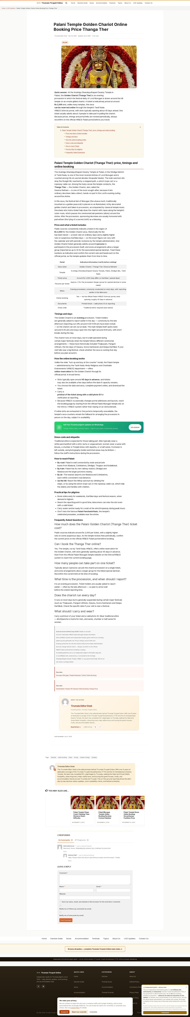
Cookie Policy (75, 1008)
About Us (127, 3)
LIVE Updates (138, 3)
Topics (120, 3)
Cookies (140, 1012)
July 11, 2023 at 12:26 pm (86, 855)
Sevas (92, 3)
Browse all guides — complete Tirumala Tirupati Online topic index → (95, 949)
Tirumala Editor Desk (81, 706)
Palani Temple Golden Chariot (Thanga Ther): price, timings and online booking (88, 130)
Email (99, 886)
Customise (93, 1012)
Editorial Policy (134, 982)
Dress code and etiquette (74, 143)
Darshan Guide (82, 3)
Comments (66, 840)
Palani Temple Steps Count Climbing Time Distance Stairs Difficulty (81, 815)
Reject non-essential (79, 1012)
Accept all (64, 1012)
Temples (94, 757)
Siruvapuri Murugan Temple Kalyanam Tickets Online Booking (76, 675)
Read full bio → (76, 727)
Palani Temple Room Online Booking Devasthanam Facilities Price (131, 815)
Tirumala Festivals (108, 992)
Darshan (104, 976)
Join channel (135, 427)
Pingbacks (82, 840)
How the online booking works (76, 140)
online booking (62, 757)
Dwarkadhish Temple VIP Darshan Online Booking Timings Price (77, 689)
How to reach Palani (72, 146)
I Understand (165, 1012)
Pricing (76, 757)
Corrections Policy (136, 987)
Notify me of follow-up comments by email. (75, 909)
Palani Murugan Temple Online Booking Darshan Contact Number (105, 815)
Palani (65, 42)
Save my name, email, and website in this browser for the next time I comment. (91, 902)
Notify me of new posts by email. (71, 915)
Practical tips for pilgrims (74, 149)
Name (62, 886)
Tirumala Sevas (107, 982)
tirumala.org (133, 959)
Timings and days (72, 137)
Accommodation (101, 3)
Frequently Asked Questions (75, 152)
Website (62, 894)
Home (73, 3)
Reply (65, 851)
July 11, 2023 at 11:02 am (84, 846)
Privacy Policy (134, 992)
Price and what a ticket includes (76, 133)
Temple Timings (85, 757)
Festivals (112, 3)
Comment (63, 873)
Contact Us (148, 3)
